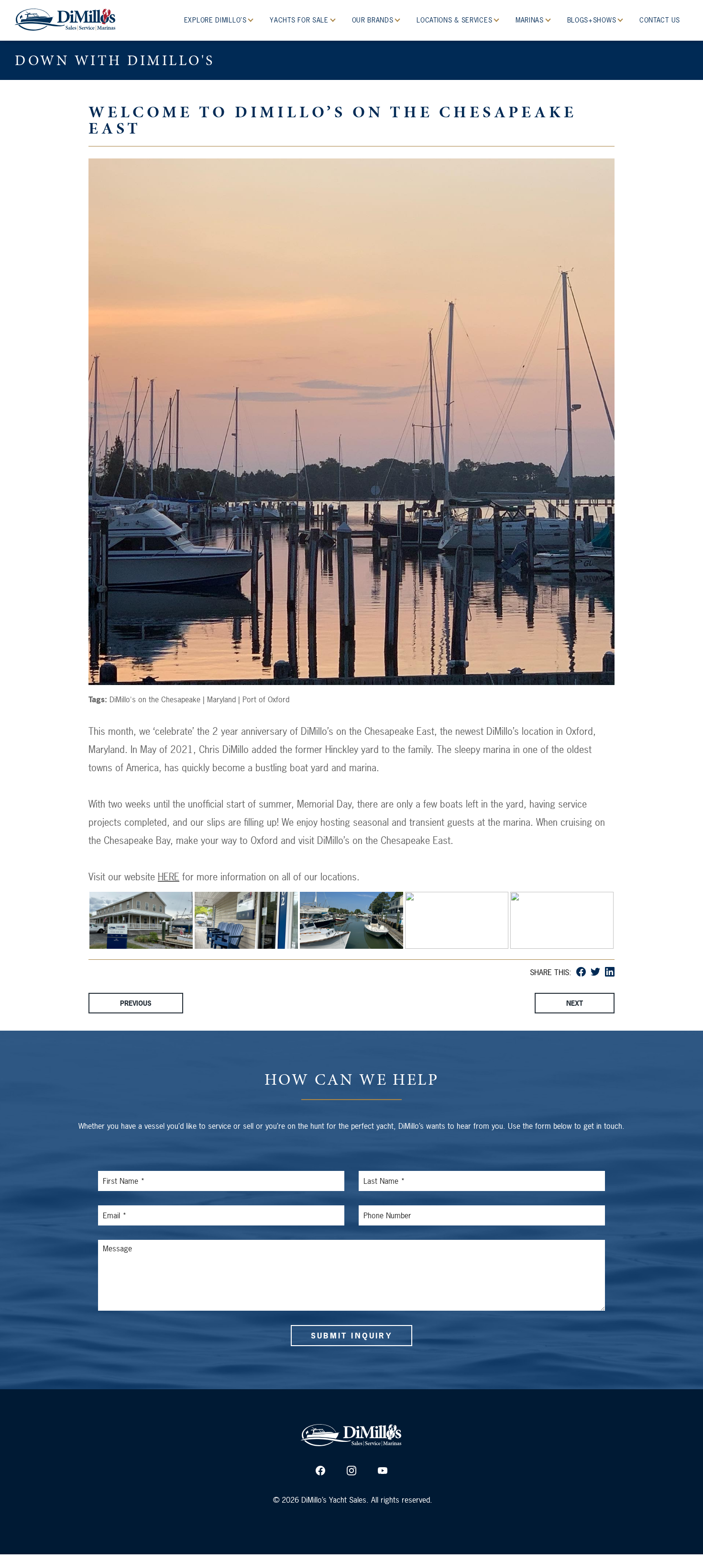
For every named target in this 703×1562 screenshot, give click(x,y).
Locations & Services (455, 19)
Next (574, 1003)
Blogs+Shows (592, 19)
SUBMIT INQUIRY (351, 1335)
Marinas (531, 19)
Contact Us (659, 19)
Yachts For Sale (300, 19)
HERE (168, 876)
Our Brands (374, 19)
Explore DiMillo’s (216, 19)
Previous (136, 1003)
